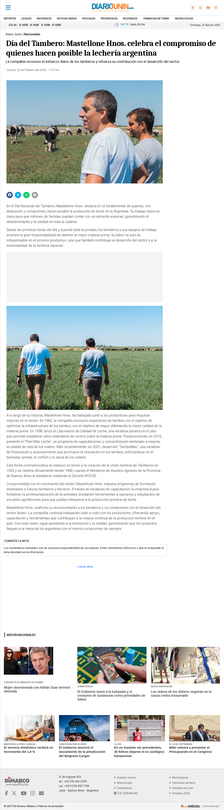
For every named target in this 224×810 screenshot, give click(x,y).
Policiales (88, 18)
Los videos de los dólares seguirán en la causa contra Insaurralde (181, 693)
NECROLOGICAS (184, 18)
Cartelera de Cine (182, 788)
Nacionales (44, 18)
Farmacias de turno (183, 782)
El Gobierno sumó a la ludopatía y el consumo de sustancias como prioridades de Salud (111, 695)
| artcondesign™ (210, 806)
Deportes (10, 18)
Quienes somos (125, 777)
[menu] (8, 7)
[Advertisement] (84, 277)
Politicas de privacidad (50, 806)
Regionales (130, 18)
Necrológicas (179, 777)
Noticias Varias (67, 18)
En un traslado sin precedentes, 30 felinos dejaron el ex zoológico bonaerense (139, 752)
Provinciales (109, 18)
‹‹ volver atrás (84, 566)
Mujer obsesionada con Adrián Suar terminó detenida (37, 689)
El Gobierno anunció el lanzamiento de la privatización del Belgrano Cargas (82, 752)
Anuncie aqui (123, 782)
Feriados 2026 (180, 793)
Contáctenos (123, 788)
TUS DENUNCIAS (127, 793)
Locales (26, 18)
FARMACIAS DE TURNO (156, 18)
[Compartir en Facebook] (9, 195)
